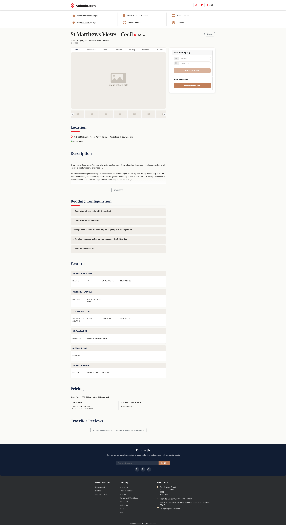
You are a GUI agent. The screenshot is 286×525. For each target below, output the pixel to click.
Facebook (124, 501)
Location (145, 50)
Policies (123, 494)
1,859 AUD (85, 22)
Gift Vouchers (101, 494)
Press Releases (126, 491)
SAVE (211, 34)
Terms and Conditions (129, 498)
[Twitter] (149, 469)
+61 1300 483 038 (184, 499)
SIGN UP (164, 463)
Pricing (132, 50)
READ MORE (118, 190)
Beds (105, 50)
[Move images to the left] (72, 114)
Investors (124, 487)
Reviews (180, 16)
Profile (98, 491)
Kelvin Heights (92, 16)
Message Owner (192, 85)
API (121, 512)
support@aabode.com (170, 509)
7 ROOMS (130, 16)
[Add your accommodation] (196, 5)
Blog (122, 509)
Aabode (138, 524)
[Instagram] (143, 469)
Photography (100, 487)
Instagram (124, 505)
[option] (78, 114)
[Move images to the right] (164, 114)
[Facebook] (137, 469)
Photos (77, 50)
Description (91, 50)
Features (118, 50)
